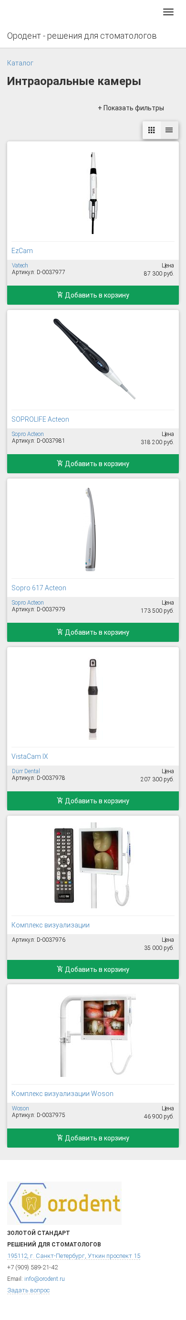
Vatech (20, 265)
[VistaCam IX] (93, 697)
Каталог (20, 63)
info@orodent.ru (44, 1279)
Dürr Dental (26, 771)
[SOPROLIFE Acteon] (93, 359)
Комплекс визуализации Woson (62, 1093)
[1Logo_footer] (64, 1202)
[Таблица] (169, 130)
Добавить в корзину (96, 295)
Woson (20, 1108)
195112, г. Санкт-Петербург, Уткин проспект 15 (73, 1255)
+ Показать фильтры (131, 108)
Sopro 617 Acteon (38, 588)
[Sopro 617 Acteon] (93, 528)
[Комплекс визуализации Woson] (93, 1034)
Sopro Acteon (28, 434)
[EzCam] (93, 191)
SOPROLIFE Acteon (40, 419)
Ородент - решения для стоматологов (82, 36)
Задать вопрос (28, 1290)
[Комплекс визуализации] (93, 865)
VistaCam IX (29, 756)
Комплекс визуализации (50, 925)
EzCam (22, 251)
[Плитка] (152, 130)
